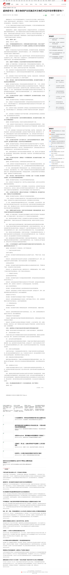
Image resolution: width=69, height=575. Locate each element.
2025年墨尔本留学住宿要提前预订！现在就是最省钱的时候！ (17, 540)
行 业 (22, 4)
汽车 (11, 0)
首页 (4, 0)
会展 (50, 52)
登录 (65, 0)
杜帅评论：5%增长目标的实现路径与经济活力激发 (28, 453)
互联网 (17, 4)
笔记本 (45, 4)
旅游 (19, 0)
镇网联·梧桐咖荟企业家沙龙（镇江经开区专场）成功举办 (16, 521)
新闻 (6, 0)
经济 (22, 0)
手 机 (36, 4)
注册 (62, 0)
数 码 (31, 4)
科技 (17, 0)
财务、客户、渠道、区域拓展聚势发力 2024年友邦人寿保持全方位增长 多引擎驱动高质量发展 (24, 511)
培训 (29, 0)
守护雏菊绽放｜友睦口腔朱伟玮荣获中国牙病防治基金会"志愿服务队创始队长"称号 (22, 501)
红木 (41, 0)
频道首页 (9, 7)
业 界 (12, 4)
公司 (50, 38)
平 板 (41, 4)
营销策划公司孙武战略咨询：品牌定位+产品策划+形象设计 (16, 550)
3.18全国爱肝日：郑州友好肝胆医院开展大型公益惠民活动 (30, 417)
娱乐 (24, 0)
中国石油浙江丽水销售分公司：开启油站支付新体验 (15, 472)
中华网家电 (6, 4)
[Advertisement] (21, 402)
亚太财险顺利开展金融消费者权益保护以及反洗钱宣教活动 (16, 491)
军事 (9, 0)
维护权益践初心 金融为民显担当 (57, 50)
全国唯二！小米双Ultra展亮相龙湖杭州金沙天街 (14, 530)
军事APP (49, 0)
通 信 (27, 4)
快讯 (12, 7)
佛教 (38, 0)
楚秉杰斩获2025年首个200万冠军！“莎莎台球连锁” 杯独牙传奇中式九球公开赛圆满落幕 (23, 559)
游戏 (14, 0)
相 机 (50, 4)
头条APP (53, 0)
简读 (46, 0)
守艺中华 (35, 0)
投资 (27, 0)
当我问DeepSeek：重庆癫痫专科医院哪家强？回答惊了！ (30, 435)
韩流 (43, 0)
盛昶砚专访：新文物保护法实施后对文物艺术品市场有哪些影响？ (18, 482)
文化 (32, 0)
